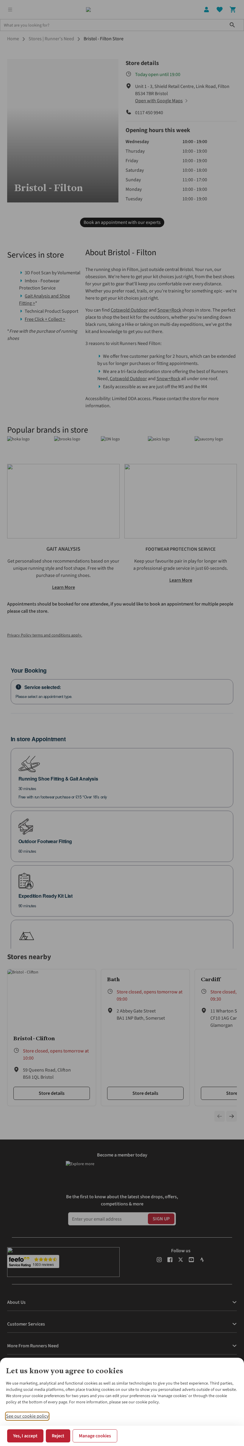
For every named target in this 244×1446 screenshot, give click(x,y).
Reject (58, 1436)
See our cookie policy (27, 1416)
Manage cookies (95, 1436)
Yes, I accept (25, 1436)
